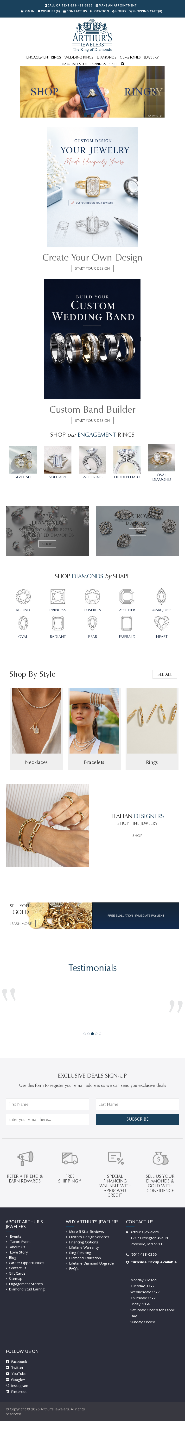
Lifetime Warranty (84, 1240)
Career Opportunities (26, 1255)
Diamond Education (85, 1250)
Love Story (18, 1244)
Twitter (17, 1360)
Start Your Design (92, 268)
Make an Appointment (118, 5)
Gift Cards (17, 1266)
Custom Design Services (89, 1229)
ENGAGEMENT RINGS (43, 57)
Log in (29, 11)
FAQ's (74, 1261)
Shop (47, 544)
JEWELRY (151, 57)
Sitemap (15, 1271)
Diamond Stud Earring (27, 1281)
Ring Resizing (80, 1245)
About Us (17, 1239)
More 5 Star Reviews (86, 1224)
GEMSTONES (130, 57)
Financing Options (83, 1234)
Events (15, 1229)
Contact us (17, 1260)
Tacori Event (20, 1234)
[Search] (123, 64)
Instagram (19, 1378)
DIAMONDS (106, 57)
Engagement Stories (26, 1276)
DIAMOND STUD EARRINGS (83, 64)
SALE (113, 64)
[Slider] (92, 92)
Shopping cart (147, 11)
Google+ (17, 1372)
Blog (12, 1250)
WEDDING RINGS (78, 57)
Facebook (18, 1354)
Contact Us (77, 11)
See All (165, 674)
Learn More (21, 923)
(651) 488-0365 (143, 1247)
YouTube (18, 1366)
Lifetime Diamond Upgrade (91, 1256)
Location (101, 11)
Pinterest (18, 1384)
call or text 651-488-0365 (70, 5)
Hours (120, 11)
